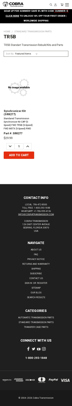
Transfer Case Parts (36, 327)
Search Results (36, 297)
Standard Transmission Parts (36, 322)
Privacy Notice (36, 259)
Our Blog (36, 292)
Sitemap (36, 288)
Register (42, 283)
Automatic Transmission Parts (36, 317)
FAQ (36, 254)
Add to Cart (19, 155)
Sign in (29, 283)
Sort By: (10, 53)
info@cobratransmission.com (36, 214)
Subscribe (36, 273)
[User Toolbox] (55, 4)
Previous (6, 402)
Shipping (36, 268)
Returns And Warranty (36, 264)
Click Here (12, 16)
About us (36, 249)
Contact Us (36, 278)
